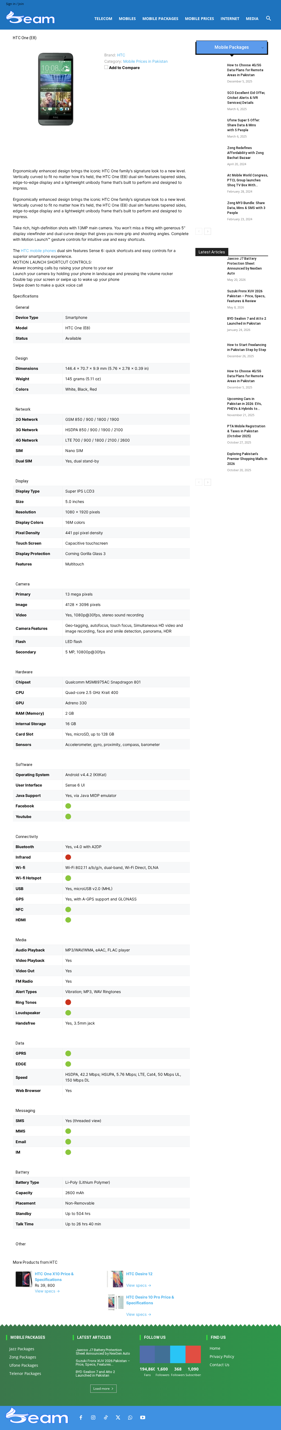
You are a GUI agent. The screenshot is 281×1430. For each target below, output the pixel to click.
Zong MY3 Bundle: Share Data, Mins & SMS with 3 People (246, 208)
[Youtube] (142, 1418)
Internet (230, 18)
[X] (118, 1418)
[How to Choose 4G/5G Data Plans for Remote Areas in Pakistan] (209, 378)
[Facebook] (81, 1418)
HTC (53, 1262)
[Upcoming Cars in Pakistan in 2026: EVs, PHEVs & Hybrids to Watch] (209, 406)
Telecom (103, 18)
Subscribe (193, 1348)
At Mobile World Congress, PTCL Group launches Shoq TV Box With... (247, 180)
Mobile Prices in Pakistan (145, 61)
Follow (162, 1348)
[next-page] (207, 231)
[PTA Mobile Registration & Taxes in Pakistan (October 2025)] (209, 433)
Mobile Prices (199, 18)
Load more (101, 1388)
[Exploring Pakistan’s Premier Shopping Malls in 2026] (209, 461)
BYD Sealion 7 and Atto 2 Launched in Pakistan (95, 1373)
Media (252, 18)
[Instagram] (93, 1418)
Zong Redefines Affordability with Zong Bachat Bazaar (245, 153)
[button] (268, 19)
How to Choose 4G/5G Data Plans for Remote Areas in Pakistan (245, 70)
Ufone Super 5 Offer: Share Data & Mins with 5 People (243, 125)
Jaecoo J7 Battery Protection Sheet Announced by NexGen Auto (103, 1351)
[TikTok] (105, 1418)
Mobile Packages (160, 18)
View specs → (47, 1291)
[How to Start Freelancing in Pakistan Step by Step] (209, 352)
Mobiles (127, 18)
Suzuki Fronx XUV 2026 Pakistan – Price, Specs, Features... (103, 1362)
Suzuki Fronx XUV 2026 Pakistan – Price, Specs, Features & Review (246, 296)
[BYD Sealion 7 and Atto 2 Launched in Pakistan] (209, 325)
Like (147, 1348)
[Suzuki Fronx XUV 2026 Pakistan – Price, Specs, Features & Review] (209, 298)
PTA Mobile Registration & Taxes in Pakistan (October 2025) (246, 431)
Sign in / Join (15, 4)
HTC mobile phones (38, 250)
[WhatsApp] (130, 1418)
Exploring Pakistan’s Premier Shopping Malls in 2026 (247, 459)
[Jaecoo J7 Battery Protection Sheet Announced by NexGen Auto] (209, 265)
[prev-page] (198, 231)
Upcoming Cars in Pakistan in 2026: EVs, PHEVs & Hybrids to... (244, 404)
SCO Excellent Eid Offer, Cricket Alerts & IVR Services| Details (246, 98)
